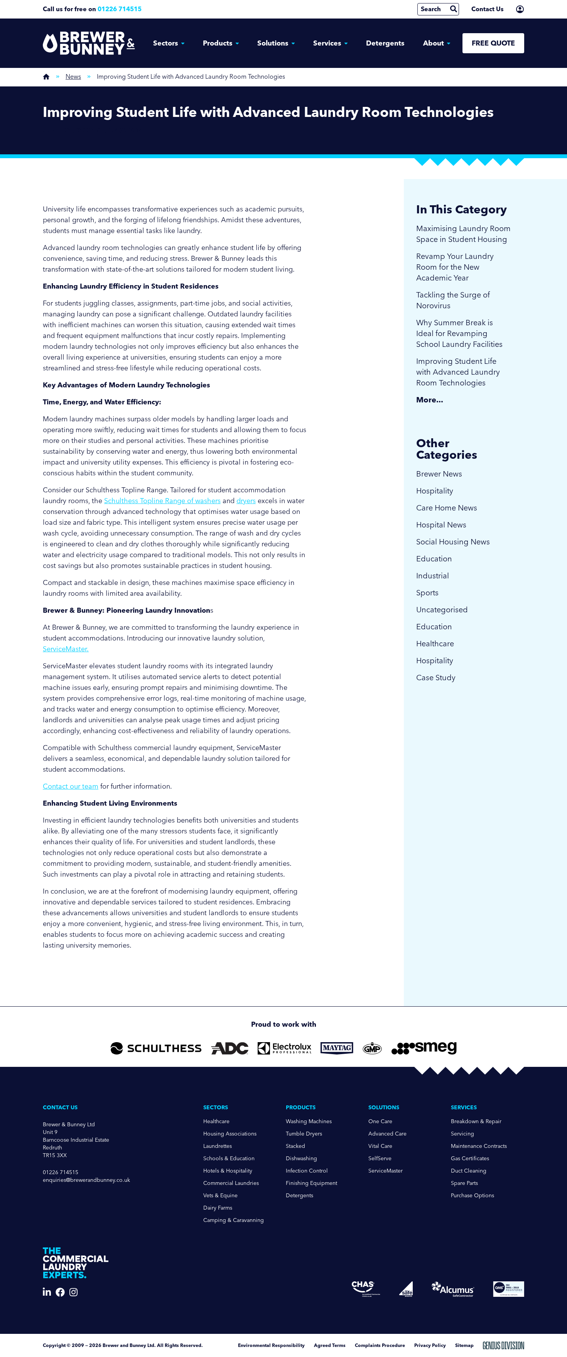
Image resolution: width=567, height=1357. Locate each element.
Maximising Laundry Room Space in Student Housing (463, 234)
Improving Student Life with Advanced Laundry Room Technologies (458, 372)
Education (434, 558)
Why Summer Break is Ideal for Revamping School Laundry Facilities (459, 333)
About (433, 43)
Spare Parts (464, 1183)
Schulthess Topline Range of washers (162, 501)
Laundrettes (217, 1146)
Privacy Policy (430, 1345)
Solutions (273, 43)
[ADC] (229, 1048)
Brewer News (439, 473)
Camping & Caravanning (233, 1220)
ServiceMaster (385, 1171)
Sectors (165, 43)
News (73, 76)
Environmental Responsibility (271, 1345)
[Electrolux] (284, 1048)
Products (218, 43)
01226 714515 (120, 9)
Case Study (436, 677)
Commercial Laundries (231, 1183)
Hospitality (434, 490)
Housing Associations (229, 1134)
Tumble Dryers (304, 1134)
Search (431, 9)
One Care (380, 1121)
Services (327, 43)
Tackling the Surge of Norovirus (453, 300)
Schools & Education (229, 1158)
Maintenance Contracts (479, 1146)
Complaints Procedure (380, 1345)
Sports (427, 592)
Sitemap (464, 1345)
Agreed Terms (330, 1345)
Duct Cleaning (468, 1171)
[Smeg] (424, 1048)
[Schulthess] (156, 1048)
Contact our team (70, 786)
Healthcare (435, 643)
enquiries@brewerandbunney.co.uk (86, 1180)
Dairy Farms (217, 1208)
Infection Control (307, 1171)
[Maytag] (337, 1048)
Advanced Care (387, 1134)
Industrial (432, 575)
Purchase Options (472, 1195)
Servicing (462, 1134)
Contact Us (487, 9)
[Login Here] (520, 9)
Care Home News (446, 507)
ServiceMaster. (66, 649)
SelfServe (380, 1158)
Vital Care (380, 1146)
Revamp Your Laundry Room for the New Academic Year (455, 267)
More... (429, 399)
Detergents (385, 43)
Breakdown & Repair (476, 1121)
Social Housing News (453, 541)
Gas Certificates (470, 1158)
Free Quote (493, 43)
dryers (246, 501)
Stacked (295, 1146)
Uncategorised (442, 609)
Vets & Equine (220, 1195)
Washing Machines (309, 1121)
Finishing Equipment (311, 1183)
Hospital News (441, 524)
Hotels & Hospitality (227, 1171)
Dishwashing (301, 1158)
